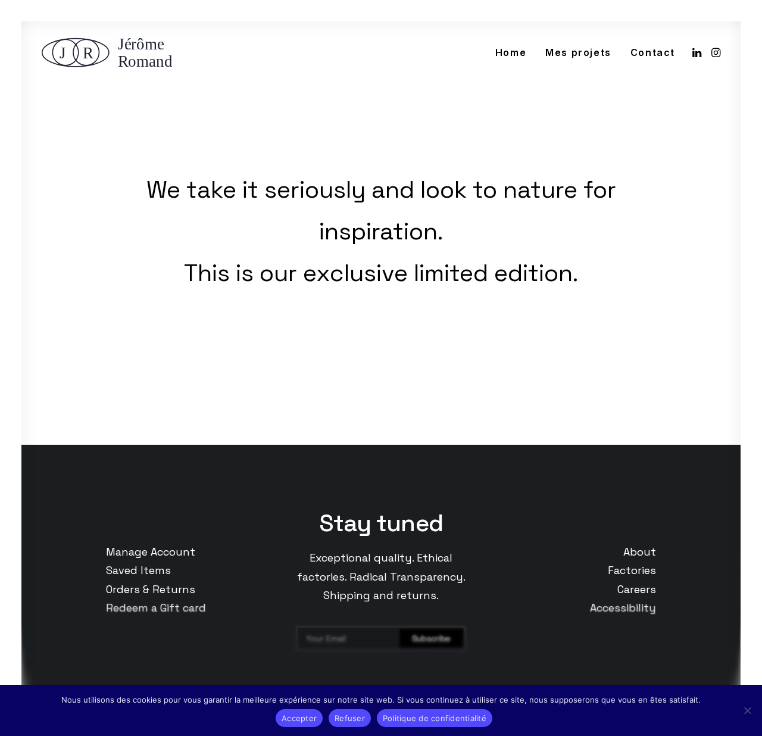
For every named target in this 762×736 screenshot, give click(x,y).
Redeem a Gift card (156, 608)
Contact (652, 52)
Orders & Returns (150, 589)
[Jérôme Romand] (111, 52)
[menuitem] (511, 52)
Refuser (350, 718)
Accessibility (623, 608)
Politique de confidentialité (434, 718)
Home (510, 52)
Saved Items (138, 570)
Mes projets (578, 52)
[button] (698, 52)
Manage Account (150, 552)
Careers (636, 589)
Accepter (299, 718)
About (639, 552)
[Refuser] (747, 710)
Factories (632, 570)
